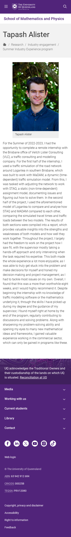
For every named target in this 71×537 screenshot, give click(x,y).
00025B (19, 483)
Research (17, 44)
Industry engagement (42, 44)
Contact (10, 428)
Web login (10, 457)
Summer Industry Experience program (28, 49)
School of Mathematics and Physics (34, 18)
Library (9, 418)
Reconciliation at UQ (33, 377)
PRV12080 (20, 490)
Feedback (10, 527)
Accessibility (12, 512)
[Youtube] (35, 444)
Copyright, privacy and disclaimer (24, 505)
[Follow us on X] (26, 444)
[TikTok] (53, 444)
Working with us (15, 399)
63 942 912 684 (20, 476)
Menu (6, 7)
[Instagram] (44, 444)
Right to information (16, 520)
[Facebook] (8, 444)
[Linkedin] (17, 444)
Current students (16, 408)
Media (9, 389)
